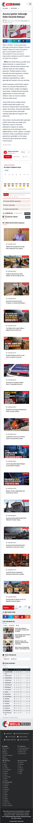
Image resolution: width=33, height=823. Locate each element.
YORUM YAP (18, 213)
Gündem (21, 762)
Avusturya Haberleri (24, 748)
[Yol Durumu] (29, 607)
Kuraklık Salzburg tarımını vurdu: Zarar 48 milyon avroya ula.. (15, 356)
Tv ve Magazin (7, 769)
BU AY (17, 625)
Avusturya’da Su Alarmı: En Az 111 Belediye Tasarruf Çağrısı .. (16, 600)
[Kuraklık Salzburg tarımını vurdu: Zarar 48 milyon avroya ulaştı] (16, 343)
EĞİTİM (6, 795)
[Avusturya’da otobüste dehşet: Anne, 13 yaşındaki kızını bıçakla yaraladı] (16, 370)
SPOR (5, 793)
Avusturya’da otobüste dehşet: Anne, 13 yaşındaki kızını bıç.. (15, 383)
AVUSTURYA (14, 8)
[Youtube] (22, 617)
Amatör (6, 771)
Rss (5, 757)
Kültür (5, 778)
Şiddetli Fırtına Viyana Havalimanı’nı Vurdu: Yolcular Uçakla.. (16, 410)
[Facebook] (5, 617)
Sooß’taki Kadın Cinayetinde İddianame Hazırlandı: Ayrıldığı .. (15, 573)
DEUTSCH (6, 802)
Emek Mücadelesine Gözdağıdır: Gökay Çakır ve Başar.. (22, 630)
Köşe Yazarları (22, 753)
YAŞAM (6, 798)
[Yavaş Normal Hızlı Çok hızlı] (24, 152)
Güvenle (11, 197)
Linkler (6, 753)
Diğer (20, 773)
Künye (5, 751)
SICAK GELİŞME (8, 805)
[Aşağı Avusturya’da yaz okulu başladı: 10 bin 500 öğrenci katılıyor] (16, 261)
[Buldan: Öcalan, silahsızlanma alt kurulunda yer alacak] (16, 478)
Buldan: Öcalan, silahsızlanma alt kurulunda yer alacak (15, 492)
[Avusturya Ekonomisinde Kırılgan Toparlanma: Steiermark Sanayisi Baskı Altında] (16, 533)
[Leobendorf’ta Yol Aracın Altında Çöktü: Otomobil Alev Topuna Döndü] (16, 424)
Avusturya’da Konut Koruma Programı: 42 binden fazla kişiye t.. (16, 302)
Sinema (6, 773)
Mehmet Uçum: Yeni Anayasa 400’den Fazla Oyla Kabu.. (21, 642)
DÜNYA (6, 787)
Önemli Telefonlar (8, 755)
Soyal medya (7, 777)
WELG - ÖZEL (7, 803)
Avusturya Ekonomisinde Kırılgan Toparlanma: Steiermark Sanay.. (15, 546)
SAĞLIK (6, 791)
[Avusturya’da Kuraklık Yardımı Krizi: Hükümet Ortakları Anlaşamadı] (16, 506)
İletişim (6, 759)
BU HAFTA (11, 625)
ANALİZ (6, 800)
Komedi (21, 768)
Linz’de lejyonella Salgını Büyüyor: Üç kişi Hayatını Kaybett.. (15, 464)
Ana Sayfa (5, 8)
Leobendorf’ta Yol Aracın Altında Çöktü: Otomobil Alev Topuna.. (15, 437)
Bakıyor (17, 197)
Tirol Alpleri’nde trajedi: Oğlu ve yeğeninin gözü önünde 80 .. (15, 329)
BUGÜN (5, 625)
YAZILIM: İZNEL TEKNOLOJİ (16, 821)
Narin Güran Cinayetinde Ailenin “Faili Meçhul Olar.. (22, 648)
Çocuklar (6, 768)
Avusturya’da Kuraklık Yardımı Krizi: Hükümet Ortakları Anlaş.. (16, 519)
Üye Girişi (6, 748)
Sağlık (5, 766)
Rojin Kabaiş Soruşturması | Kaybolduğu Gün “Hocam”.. (22, 636)
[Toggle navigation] (30, 4)
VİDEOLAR (13, 659)
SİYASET (6, 786)
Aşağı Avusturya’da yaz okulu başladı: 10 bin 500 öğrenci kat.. (15, 274)
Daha (6, 197)
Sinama (6, 780)
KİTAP (5, 796)
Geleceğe (22, 195)
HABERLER (6, 659)
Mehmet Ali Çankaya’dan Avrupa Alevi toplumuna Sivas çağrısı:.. (15, 247)
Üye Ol (5, 750)
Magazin (21, 769)
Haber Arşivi (22, 751)
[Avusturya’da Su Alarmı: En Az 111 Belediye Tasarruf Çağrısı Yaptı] (16, 587)
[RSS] (27, 617)
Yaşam (5, 775)
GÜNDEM (6, 784)
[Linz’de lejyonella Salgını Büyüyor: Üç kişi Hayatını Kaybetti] (16, 451)
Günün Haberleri (23, 750)
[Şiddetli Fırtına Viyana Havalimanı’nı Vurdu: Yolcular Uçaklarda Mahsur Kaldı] (16, 397)
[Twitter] (11, 617)
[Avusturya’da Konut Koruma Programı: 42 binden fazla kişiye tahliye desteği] (16, 288)
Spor (5, 762)
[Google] (16, 617)
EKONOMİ (6, 789)
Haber (5, 764)
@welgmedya (7, 145)
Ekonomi (21, 764)
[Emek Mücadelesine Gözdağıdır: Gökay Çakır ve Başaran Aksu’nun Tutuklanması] (8, 630)
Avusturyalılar (14, 195)
